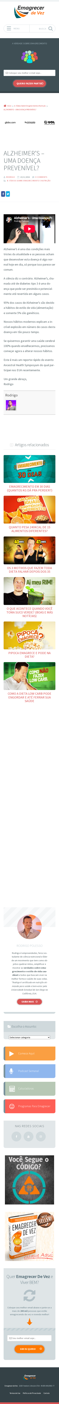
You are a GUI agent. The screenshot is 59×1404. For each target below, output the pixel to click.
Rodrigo (11, 395)
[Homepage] (29, 12)
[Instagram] (41, 1136)
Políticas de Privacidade (32, 1393)
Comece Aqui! (26, 1053)
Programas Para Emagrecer (34, 1106)
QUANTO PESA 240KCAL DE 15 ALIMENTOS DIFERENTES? (29, 529)
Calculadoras (26, 1088)
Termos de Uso (15, 1393)
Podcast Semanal (28, 1071)
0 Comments (41, 177)
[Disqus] (29, 753)
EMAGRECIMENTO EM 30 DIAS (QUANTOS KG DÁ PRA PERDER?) (29, 488)
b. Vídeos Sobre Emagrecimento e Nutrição (29, 181)
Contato (46, 1393)
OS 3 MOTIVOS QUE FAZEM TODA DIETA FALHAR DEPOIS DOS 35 (29, 569)
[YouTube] (28, 1136)
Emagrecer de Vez (11, 1386)
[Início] (29, 1377)
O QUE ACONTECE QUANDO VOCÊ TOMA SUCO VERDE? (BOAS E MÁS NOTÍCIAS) (29, 612)
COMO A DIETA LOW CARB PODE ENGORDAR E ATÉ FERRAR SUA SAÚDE (29, 697)
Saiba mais (27, 1001)
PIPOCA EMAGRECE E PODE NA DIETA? (29, 655)
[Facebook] (16, 1136)
